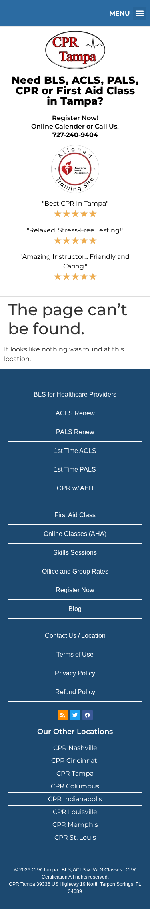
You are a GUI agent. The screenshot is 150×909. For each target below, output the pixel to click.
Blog (75, 608)
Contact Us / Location (75, 635)
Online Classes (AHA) (75, 533)
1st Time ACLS (75, 450)
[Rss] (63, 715)
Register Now (75, 590)
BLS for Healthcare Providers (75, 394)
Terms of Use (75, 654)
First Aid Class (75, 515)
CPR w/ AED (75, 488)
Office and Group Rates (75, 571)
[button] (139, 13)
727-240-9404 (75, 135)
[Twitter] (75, 715)
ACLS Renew (75, 413)
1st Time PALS (75, 469)
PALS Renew (75, 432)
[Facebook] (87, 715)
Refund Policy (75, 692)
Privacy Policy (75, 673)
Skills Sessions (75, 552)
